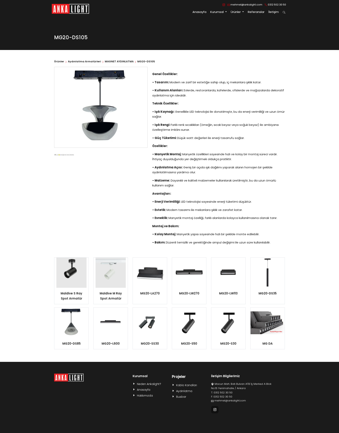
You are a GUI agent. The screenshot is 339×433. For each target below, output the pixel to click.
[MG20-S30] (228, 323)
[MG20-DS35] (268, 273)
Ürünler (59, 61)
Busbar (181, 397)
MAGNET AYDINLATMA (119, 61)
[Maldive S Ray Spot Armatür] (71, 273)
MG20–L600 (111, 343)
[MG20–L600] (111, 323)
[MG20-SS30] (150, 323)
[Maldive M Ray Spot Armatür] (111, 273)
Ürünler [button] (236, 12)
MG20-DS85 (71, 343)
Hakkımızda (145, 396)
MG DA (267, 343)
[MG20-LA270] (150, 273)
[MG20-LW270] (189, 273)
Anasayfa (199, 12)
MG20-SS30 (150, 343)
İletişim (273, 12)
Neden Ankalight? (149, 384)
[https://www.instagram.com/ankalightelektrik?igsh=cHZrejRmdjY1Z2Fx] (223, 5)
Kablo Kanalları (186, 385)
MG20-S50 (189, 343)
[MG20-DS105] (64, 155)
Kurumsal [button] (217, 12)
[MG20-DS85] (71, 323)
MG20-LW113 (228, 293)
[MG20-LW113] (228, 273)
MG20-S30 (228, 343)
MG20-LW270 (189, 293)
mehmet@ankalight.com (246, 4)
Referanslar (256, 12)
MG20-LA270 (150, 293)
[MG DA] (268, 323)
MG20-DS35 (268, 293)
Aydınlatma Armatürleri (84, 61)
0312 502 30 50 (276, 4)
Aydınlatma (184, 391)
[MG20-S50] (189, 323)
